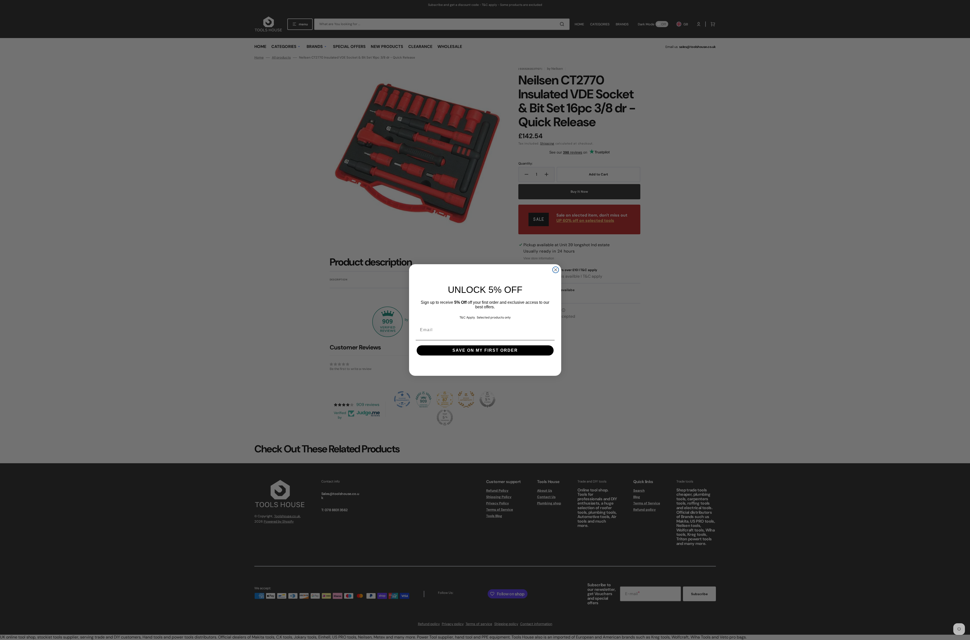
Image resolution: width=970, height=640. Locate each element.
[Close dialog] (556, 270)
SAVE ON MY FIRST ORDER (485, 350)
